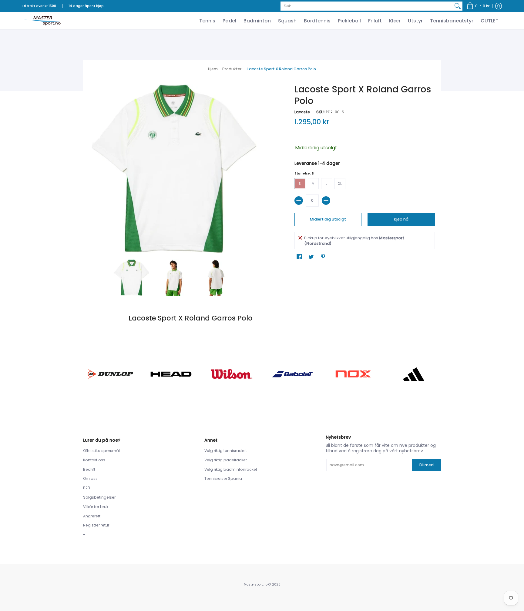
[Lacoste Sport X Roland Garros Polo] (131, 277)
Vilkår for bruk (95, 506)
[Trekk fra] (298, 200)
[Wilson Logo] (231, 374)
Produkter (232, 68)
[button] (478, 6)
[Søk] (457, 6)
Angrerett (91, 516)
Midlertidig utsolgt (328, 219)
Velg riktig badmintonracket (230, 469)
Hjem (213, 68)
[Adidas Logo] (413, 374)
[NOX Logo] (353, 374)
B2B (86, 487)
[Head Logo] (171, 374)
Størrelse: (304, 173)
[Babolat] (292, 374)
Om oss (90, 478)
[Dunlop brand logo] (110, 374)
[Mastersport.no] (42, 20)
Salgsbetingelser (99, 497)
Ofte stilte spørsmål (101, 450)
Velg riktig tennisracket (225, 450)
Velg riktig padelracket (225, 460)
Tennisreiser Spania (223, 478)
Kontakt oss (94, 460)
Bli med (426, 464)
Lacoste (302, 112)
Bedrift (89, 469)
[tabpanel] (262, 318)
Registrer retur (96, 525)
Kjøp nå (401, 219)
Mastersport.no (255, 584)
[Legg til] (326, 200)
